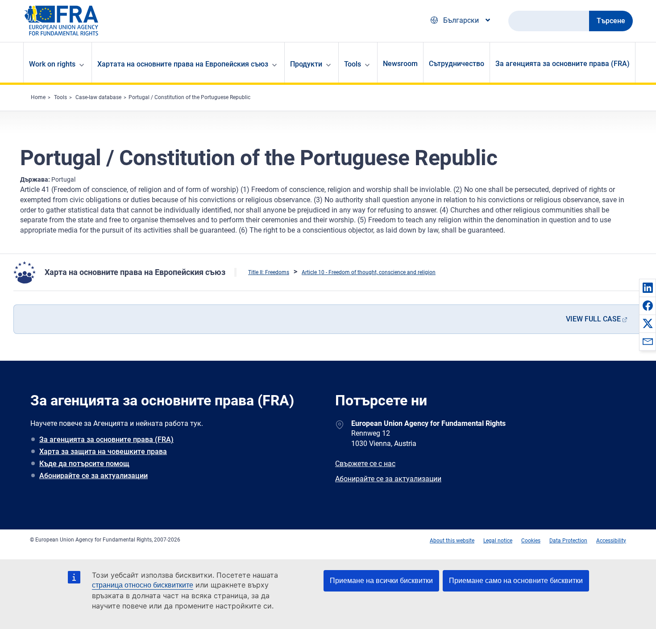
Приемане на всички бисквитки (381, 580)
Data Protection (568, 540)
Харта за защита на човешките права (103, 451)
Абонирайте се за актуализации (93, 475)
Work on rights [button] (52, 64)
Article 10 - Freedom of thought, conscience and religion (369, 272)
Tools (60, 97)
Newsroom (400, 63)
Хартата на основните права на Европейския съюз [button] (182, 64)
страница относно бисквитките (142, 585)
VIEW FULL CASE (593, 319)
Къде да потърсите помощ (84, 463)
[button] (647, 287)
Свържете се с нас (365, 463)
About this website (452, 540)
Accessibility (611, 540)
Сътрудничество (456, 63)
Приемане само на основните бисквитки (516, 580)
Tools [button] (352, 64)
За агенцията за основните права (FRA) (562, 63)
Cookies (530, 540)
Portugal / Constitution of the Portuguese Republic (189, 97)
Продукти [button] (306, 64)
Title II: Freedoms (268, 272)
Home (38, 97)
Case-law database (98, 97)
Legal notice (497, 540)
